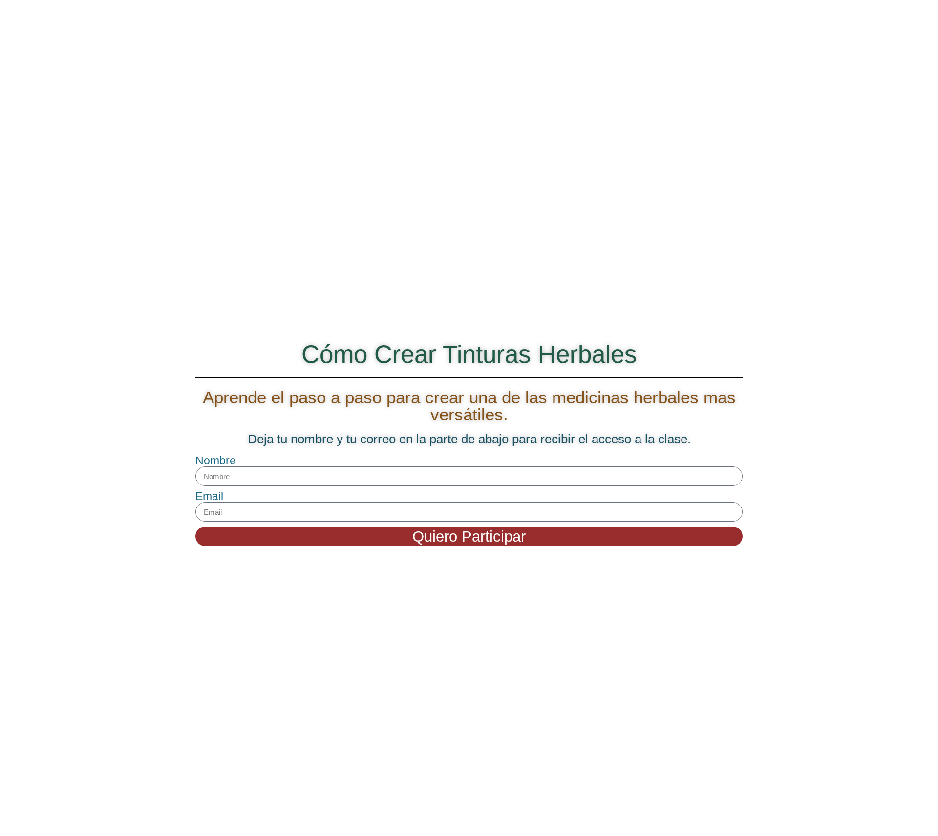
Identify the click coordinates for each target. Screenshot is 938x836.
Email (209, 496)
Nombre (215, 460)
